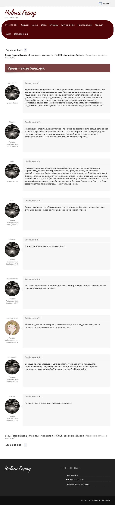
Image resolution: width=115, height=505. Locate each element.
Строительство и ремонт (41, 55)
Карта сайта (72, 475)
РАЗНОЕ (58, 55)
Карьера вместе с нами (77, 484)
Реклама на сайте (75, 479)
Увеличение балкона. (74, 55)
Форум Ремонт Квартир (16, 55)
